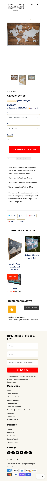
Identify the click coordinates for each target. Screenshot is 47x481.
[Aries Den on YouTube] (17, 452)
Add (12, 221)
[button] (18, 101)
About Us (10, 413)
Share (23, 216)
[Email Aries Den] (30, 452)
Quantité (10, 135)
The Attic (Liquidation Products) (19, 410)
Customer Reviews (14, 407)
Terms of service (13, 439)
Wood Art (11, 91)
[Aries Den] (16, 7)
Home (9, 390)
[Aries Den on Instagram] (26, 452)
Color (9, 124)
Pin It (33, 216)
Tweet (13, 216)
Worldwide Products (14, 397)
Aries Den (16, 460)
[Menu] (31, 5)
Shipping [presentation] (19, 158)
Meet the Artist (12, 420)
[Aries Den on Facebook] (13, 452)
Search (9, 429)
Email (22, 221)
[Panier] (37, 5)
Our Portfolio (12, 403)
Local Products (12, 394)
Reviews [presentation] (27, 158)
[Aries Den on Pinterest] (21, 452)
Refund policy (12, 442)
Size (8, 113)
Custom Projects (13, 400)
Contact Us (11, 416)
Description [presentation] (12, 158)
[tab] (11, 158)
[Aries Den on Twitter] (8, 452)
